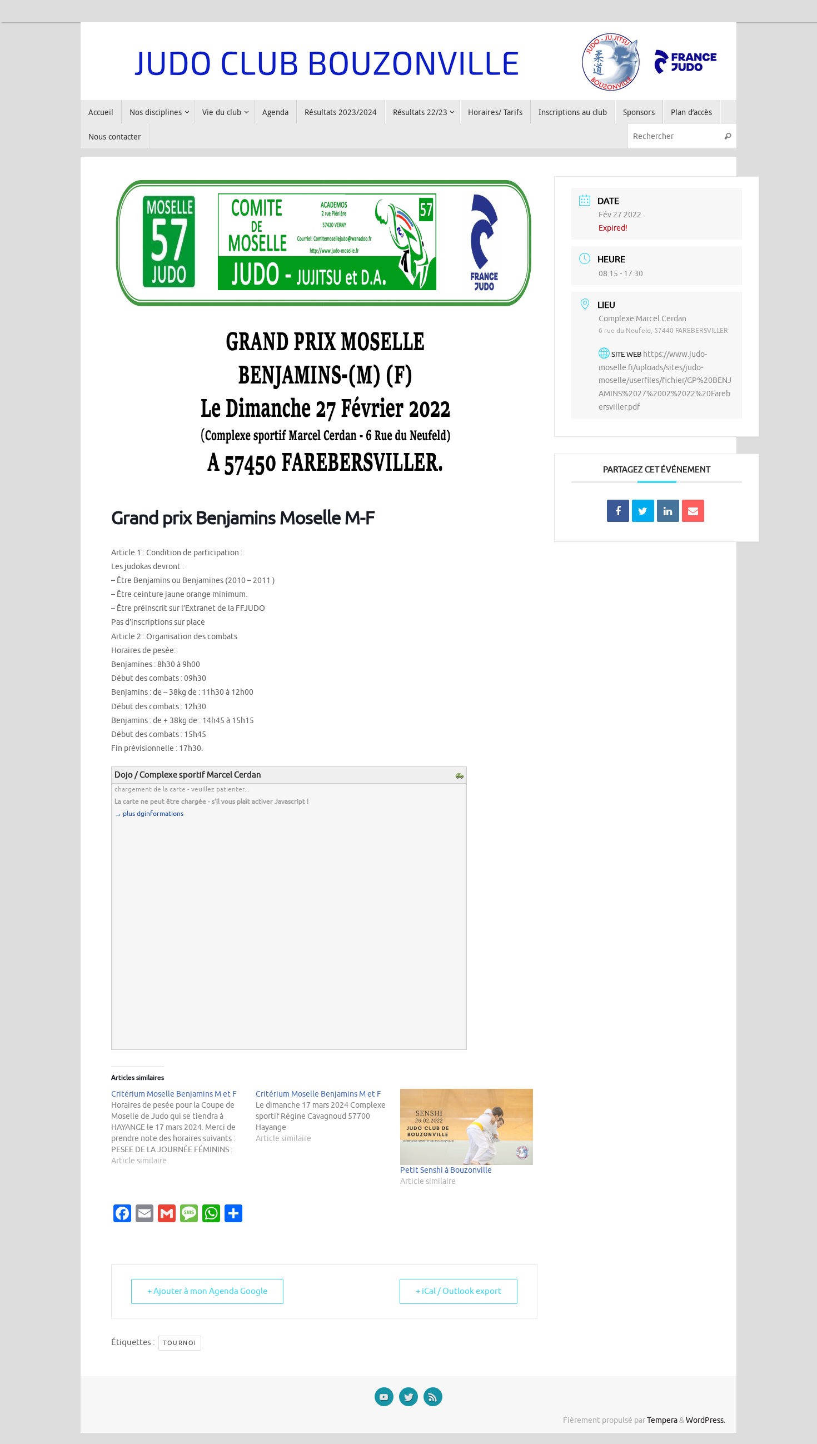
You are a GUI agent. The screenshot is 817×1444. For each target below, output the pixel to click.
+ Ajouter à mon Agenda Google (207, 1291)
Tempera (662, 1420)
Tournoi (180, 1343)
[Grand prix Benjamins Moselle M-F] (324, 478)
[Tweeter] (643, 511)
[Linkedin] (668, 511)
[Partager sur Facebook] (618, 511)
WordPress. (705, 1420)
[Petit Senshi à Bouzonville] (467, 1127)
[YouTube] (384, 1396)
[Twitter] (408, 1396)
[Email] (693, 511)
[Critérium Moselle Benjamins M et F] (183, 1128)
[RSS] (433, 1396)
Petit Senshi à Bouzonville (446, 1170)
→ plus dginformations (148, 813)
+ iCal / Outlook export (458, 1291)
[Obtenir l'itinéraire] (461, 776)
